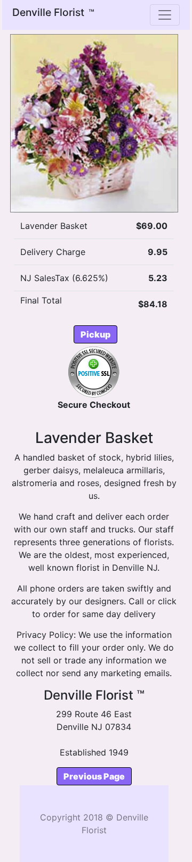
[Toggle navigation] (165, 15)
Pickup (95, 334)
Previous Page (94, 776)
